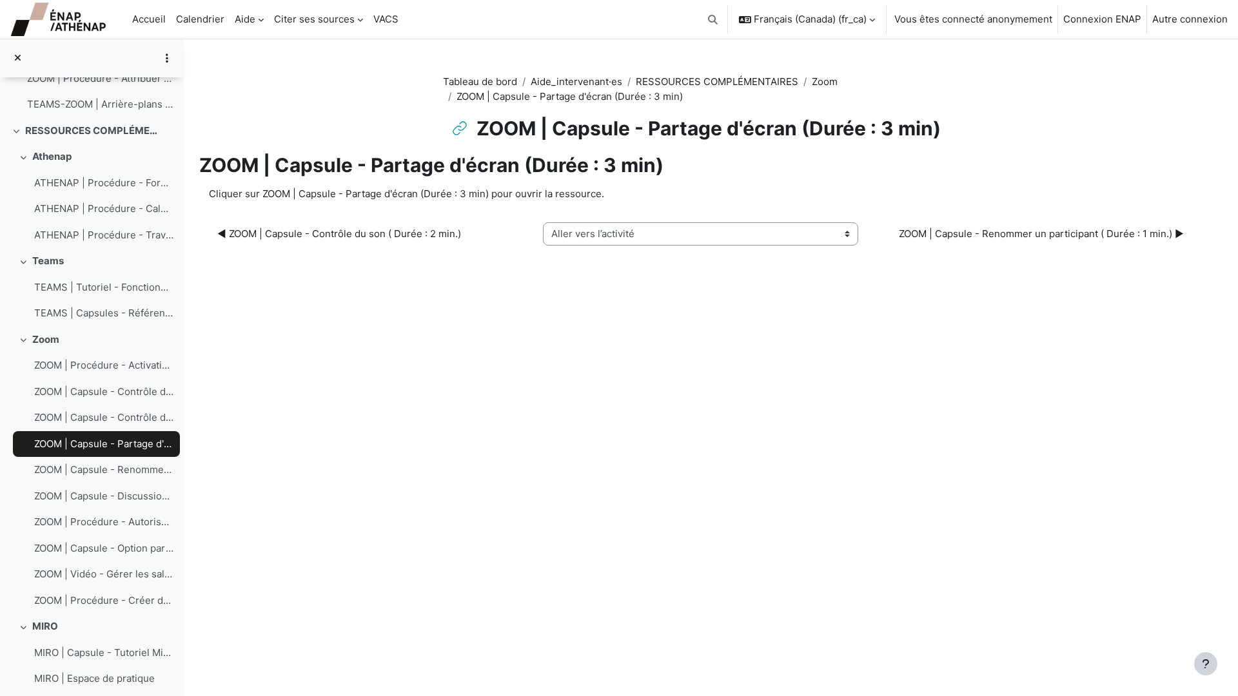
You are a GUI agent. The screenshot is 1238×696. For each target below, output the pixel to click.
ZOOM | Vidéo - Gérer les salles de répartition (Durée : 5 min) (103, 574)
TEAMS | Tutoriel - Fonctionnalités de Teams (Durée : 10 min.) (103, 287)
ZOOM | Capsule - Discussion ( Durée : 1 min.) (103, 496)
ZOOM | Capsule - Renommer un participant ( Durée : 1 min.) (103, 469)
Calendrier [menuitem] (200, 19)
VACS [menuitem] (385, 19)
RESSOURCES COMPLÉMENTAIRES (93, 130)
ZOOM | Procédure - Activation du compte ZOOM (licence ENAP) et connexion (103, 365)
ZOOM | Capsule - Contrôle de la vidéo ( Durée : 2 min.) (103, 391)
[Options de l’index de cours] (167, 58)
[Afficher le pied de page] (1205, 663)
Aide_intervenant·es (576, 81)
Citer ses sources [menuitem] (314, 19)
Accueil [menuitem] (149, 19)
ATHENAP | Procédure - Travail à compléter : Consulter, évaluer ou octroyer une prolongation (103, 235)
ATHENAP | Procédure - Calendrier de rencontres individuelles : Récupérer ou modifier (103, 208)
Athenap (52, 156)
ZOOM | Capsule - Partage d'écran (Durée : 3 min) (103, 444)
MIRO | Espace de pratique (94, 678)
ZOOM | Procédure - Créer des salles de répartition (103, 600)
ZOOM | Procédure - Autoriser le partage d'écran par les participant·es (103, 522)
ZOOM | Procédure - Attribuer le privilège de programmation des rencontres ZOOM (100, 78)
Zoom (45, 339)
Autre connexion (1190, 19)
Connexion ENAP (1102, 19)
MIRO (45, 626)
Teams (48, 261)
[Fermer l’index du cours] (17, 58)
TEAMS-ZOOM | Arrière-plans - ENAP (100, 104)
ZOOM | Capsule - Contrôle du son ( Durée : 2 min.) (103, 417)
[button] (713, 19)
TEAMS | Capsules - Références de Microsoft (103, 313)
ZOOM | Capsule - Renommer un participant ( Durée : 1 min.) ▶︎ (1041, 233)
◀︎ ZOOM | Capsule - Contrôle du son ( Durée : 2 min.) (339, 233)
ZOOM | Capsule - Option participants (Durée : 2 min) (103, 548)
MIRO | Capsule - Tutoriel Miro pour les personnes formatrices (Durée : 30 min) (103, 652)
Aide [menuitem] (245, 19)
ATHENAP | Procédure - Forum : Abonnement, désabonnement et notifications (103, 183)
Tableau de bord (480, 81)
